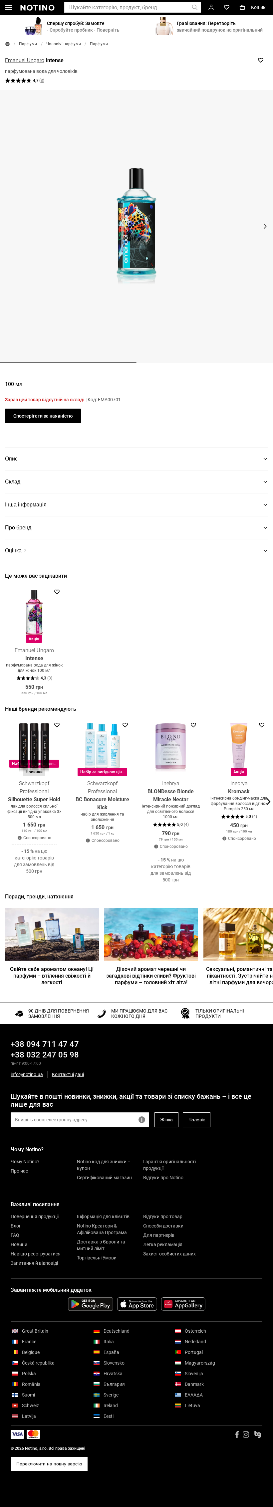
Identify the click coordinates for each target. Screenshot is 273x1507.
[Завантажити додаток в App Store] (137, 1304)
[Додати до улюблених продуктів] (260, 60)
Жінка (166, 1119)
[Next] (267, 641)
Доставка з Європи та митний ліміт (101, 1245)
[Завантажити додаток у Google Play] (90, 1304)
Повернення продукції (35, 1216)
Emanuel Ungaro (24, 60)
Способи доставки (163, 1225)
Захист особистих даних (169, 1253)
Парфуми (28, 44)
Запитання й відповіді (34, 1263)
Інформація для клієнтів (103, 1216)
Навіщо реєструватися (36, 1253)
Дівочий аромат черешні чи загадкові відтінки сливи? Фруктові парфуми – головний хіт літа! (151, 976)
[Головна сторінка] (7, 44)
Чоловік (196, 1119)
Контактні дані (68, 1074)
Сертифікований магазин (104, 1177)
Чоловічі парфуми (63, 44)
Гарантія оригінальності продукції (169, 1165)
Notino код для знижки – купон (104, 1165)
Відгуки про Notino (163, 1177)
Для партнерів (158, 1235)
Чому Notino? (25, 1161)
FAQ (15, 1235)
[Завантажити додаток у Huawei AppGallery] (183, 1304)
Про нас (19, 1171)
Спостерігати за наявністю (43, 416)
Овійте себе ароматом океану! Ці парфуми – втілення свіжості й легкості (52, 976)
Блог (16, 1225)
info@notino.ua (27, 1074)
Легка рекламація (162, 1244)
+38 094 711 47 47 (45, 1044)
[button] (8, 8)
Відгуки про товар (162, 1216)
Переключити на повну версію (49, 1463)
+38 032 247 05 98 (45, 1054)
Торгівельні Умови (97, 1257)
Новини (19, 1244)
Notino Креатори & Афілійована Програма (102, 1229)
